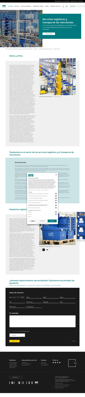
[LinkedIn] (59, 362)
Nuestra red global (44, 363)
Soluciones (35, 48)
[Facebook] (53, 362)
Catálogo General (24, 362)
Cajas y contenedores (12, 363)
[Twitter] (57, 362)
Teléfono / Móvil (12, 306)
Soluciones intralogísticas (13, 362)
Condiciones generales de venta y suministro (62, 384)
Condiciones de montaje (59, 383)
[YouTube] (55, 362)
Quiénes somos (43, 362)
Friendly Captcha (23, 336)
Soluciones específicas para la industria (45, 48)
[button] (48, 249)
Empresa (61, 297)
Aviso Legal (66, 386)
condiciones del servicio (25, 331)
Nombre (28, 297)
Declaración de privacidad (59, 386)
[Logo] (5, 6)
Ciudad (61, 301)
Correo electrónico (30, 306)
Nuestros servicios (12, 367)
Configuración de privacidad (59, 387)
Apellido (45, 297)
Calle (10, 301)
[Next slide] (43, 250)
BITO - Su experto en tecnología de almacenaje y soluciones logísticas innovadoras (19, 48)
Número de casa (29, 301)
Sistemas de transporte (13, 366)
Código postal (45, 301)
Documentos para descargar (26, 363)
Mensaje (11, 316)
